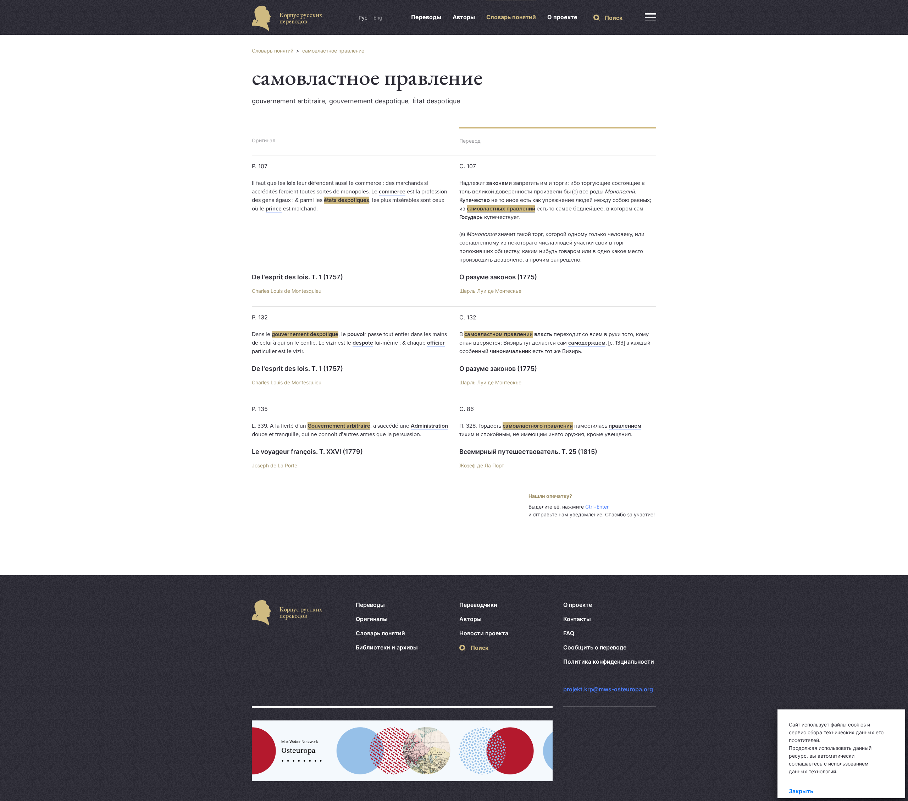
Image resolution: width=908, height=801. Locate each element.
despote (363, 342)
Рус (363, 18)
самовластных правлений (501, 208)
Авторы (464, 17)
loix (291, 183)
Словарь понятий (511, 17)
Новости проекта (483, 633)
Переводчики (478, 604)
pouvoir (356, 334)
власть (543, 334)
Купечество (474, 200)
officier (436, 342)
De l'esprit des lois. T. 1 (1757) (297, 277)
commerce (392, 191)
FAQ (568, 633)
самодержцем (586, 342)
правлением (625, 425)
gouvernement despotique (368, 101)
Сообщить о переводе (594, 647)
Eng (377, 18)
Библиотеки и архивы (387, 647)
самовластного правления (538, 425)
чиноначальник (510, 351)
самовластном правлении (498, 334)
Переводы (426, 17)
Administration (429, 425)
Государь (471, 217)
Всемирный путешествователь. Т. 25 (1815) (528, 451)
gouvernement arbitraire (288, 101)
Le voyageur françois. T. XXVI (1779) (307, 451)
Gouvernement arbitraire (339, 425)
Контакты (577, 618)
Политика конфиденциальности (608, 661)
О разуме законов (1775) (498, 277)
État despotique (436, 101)
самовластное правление (333, 51)
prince (274, 208)
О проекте (562, 17)
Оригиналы (372, 618)
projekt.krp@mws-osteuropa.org (608, 689)
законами (499, 183)
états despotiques (346, 200)
